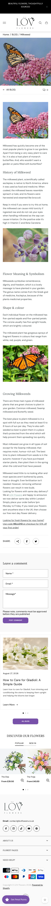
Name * (9, 573)
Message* (11, 594)
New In (32, 743)
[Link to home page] (13, 807)
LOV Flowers (15, 494)
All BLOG (10, 89)
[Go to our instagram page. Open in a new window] (13, 828)
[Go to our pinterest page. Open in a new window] (36, 828)
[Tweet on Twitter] (36, 541)
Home (6, 34)
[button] (23, 713)
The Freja (31, 777)
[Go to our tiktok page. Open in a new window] (21, 828)
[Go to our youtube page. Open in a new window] (29, 828)
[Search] (40, 23)
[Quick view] (22, 780)
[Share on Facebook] (27, 541)
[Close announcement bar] (46, 7)
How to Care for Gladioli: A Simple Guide (22, 682)
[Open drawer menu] (4, 23)
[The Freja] (38, 761)
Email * (9, 583)
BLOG (15, 34)
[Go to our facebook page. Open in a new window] (6, 828)
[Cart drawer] (46, 23)
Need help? (9, 860)
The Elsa (5, 777)
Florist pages (10, 850)
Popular (19, 743)
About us (8, 840)
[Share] (18, 541)
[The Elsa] (13, 761)
